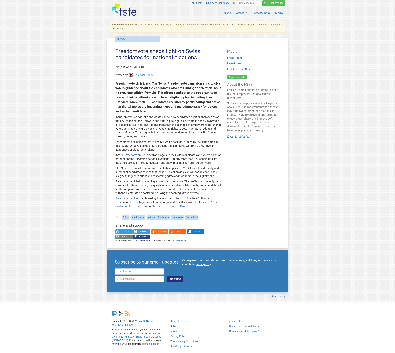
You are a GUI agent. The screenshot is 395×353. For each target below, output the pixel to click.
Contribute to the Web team (244, 326)
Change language (219, 3)
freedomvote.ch (135, 155)
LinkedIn (196, 232)
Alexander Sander (143, 75)
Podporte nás (275, 3)
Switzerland (192, 217)
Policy (125, 217)
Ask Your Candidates (158, 217)
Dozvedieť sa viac (180, 240)
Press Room (234, 57)
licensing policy (150, 343)
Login (198, 3)
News (121, 38)
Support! (142, 237)
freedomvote (138, 217)
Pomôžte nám (261, 13)
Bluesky (142, 232)
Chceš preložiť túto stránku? (244, 331)
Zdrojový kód (236, 321)
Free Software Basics (240, 69)
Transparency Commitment (185, 341)
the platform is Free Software (170, 206)
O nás (227, 13)
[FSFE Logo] (124, 9)
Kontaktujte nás (179, 321)
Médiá (279, 13)
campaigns (177, 217)
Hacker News (160, 232)
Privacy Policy (178, 336)
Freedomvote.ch (125, 198)
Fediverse (125, 232)
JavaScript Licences (181, 346)
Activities (241, 13)
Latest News (235, 63)
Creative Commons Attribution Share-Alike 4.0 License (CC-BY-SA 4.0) (136, 337)
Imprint (174, 331)
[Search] (234, 3)
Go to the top (278, 296)
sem (232, 24)
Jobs (173, 326)
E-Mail (125, 237)
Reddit (178, 232)
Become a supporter (237, 77)
